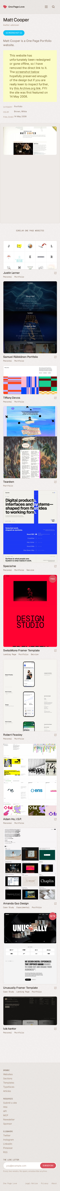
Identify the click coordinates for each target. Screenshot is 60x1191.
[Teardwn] (30, 442)
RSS (5, 1152)
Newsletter (9, 1119)
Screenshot (13, 33)
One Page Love (16, 6)
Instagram (8, 1139)
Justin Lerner (11, 273)
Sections (7, 1078)
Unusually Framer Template (20, 987)
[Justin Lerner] (30, 255)
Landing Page (9, 654)
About (54, 1183)
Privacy (44, 1183)
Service (30, 570)
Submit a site (10, 1102)
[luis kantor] (30, 1010)
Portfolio (18, 106)
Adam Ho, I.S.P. (12, 819)
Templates (8, 1082)
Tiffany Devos (11, 397)
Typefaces (8, 1086)
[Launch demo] (55, 650)
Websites (8, 1074)
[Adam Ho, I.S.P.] (30, 779)
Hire (5, 1107)
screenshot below (27, 72)
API (5, 1111)
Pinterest (7, 1148)
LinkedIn (7, 1143)
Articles (7, 1091)
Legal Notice (31, 1183)
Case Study (8, 907)
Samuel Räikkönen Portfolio (20, 357)
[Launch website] (55, 273)
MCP (5, 1115)
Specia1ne (9, 566)
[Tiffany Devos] (30, 380)
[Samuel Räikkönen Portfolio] (30, 317)
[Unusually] (30, 948)
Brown (17, 111)
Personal (7, 277)
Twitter (6, 1135)
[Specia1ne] (30, 526)
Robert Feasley (12, 734)
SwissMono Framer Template (21, 650)
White (24, 111)
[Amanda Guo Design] (30, 864)
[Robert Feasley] (30, 695)
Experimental (22, 907)
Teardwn (8, 481)
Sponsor (7, 1123)
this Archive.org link (27, 88)
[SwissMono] (30, 611)
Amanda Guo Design (16, 903)
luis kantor (9, 1028)
